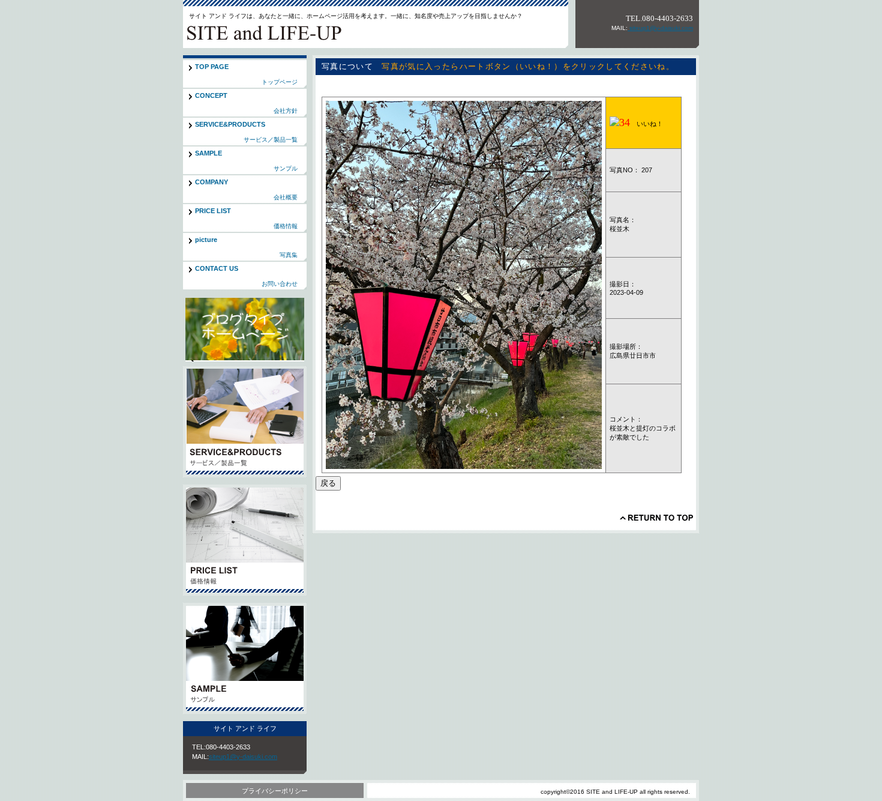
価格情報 (245, 540)
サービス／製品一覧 (245, 421)
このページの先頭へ (656, 517)
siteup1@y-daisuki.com (660, 28)
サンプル (245, 658)
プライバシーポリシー (275, 790)
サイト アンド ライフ (266, 32)
